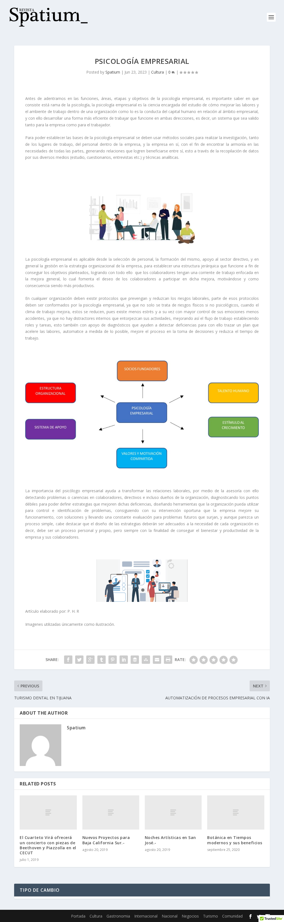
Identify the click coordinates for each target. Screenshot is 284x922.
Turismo (210, 916)
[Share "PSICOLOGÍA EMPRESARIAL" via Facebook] (68, 659)
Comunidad (232, 916)
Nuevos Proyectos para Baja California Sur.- (106, 840)
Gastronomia (118, 916)
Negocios (190, 916)
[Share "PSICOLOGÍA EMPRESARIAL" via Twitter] (79, 659)
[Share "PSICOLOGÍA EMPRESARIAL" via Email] (157, 659)
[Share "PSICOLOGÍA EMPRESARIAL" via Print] (168, 659)
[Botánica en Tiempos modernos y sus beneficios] (235, 812)
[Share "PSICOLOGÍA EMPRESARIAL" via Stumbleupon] (145, 659)
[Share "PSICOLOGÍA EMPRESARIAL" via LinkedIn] (123, 659)
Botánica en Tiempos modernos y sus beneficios (234, 840)
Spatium (112, 72)
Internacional (146, 916)
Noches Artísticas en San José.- (170, 840)
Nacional (170, 916)
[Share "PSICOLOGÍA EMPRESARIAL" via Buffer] (134, 659)
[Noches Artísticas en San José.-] (173, 812)
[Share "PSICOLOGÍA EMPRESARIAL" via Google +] (90, 659)
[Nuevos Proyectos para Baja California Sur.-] (110, 812)
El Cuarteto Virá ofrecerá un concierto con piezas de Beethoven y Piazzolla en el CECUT (48, 845)
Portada (78, 916)
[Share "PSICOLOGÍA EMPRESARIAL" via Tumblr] (101, 659)
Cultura (157, 72)
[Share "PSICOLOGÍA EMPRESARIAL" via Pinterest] (112, 659)
